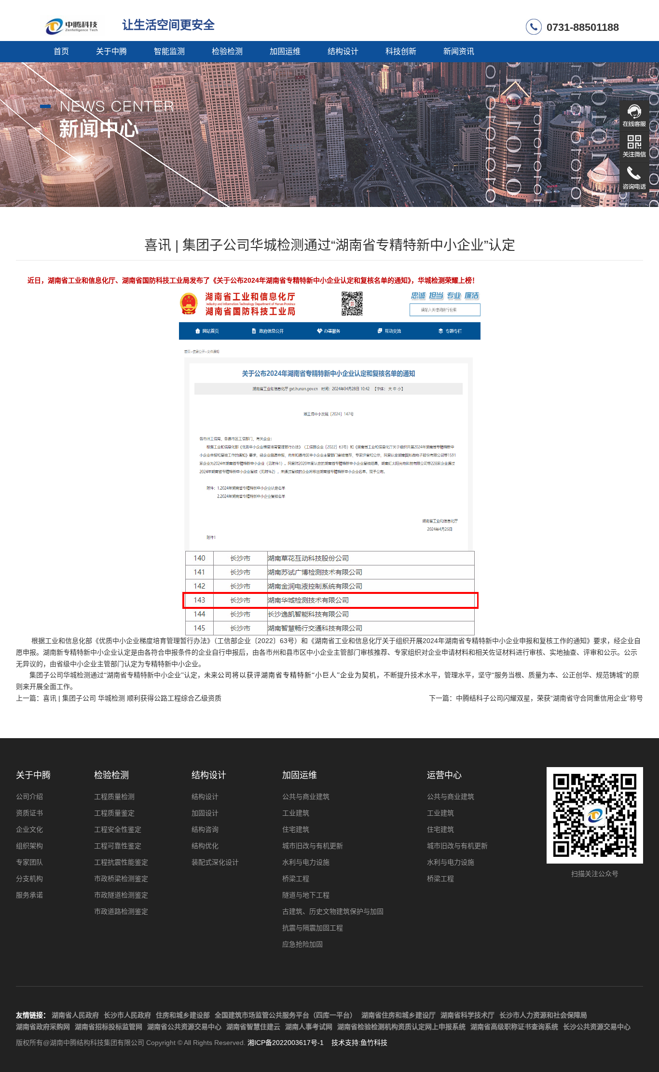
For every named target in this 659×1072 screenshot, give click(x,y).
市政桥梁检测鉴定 (121, 878)
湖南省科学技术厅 (467, 1015)
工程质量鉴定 (114, 813)
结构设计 (343, 51)
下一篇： (536, 698)
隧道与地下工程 (306, 895)
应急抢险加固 (302, 944)
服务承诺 (29, 895)
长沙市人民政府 (127, 1015)
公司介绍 (29, 796)
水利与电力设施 (306, 862)
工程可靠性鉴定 (117, 846)
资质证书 (29, 813)
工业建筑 (295, 813)
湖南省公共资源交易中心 (184, 1027)
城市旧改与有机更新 (312, 846)
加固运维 (285, 51)
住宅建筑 (295, 829)
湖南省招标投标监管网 (108, 1027)
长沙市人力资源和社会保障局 (543, 1015)
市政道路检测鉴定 (121, 911)
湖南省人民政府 (75, 1015)
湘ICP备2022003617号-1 (285, 1042)
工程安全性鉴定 (117, 829)
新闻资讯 (458, 51)
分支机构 (29, 878)
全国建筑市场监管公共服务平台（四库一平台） (286, 1015)
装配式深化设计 (215, 862)
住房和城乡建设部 (183, 1015)
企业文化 (29, 829)
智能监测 (169, 51)
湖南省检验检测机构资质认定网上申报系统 (401, 1027)
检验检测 (227, 51)
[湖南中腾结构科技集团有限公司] (76, 23)
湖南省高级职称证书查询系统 (514, 1027)
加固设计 (205, 813)
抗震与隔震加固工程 (312, 928)
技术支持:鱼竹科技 (359, 1042)
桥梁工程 (295, 878)
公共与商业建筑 (306, 796)
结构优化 (205, 846)
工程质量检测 (114, 796)
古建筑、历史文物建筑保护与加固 (333, 911)
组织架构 (29, 846)
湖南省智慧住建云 (253, 1027)
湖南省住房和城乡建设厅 (398, 1015)
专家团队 (29, 862)
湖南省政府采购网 (43, 1027)
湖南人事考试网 (308, 1027)
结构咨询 (205, 829)
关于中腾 (111, 51)
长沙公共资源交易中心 (597, 1027)
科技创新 (400, 51)
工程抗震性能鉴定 (121, 862)
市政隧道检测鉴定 (121, 895)
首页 (61, 51)
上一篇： (118, 698)
